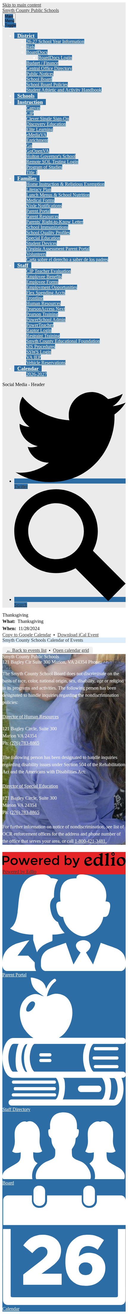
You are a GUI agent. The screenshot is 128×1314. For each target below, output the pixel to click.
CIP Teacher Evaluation (48, 271)
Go (29, 145)
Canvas (33, 107)
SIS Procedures (40, 346)
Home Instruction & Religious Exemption (65, 184)
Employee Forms (42, 281)
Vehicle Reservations (45, 362)
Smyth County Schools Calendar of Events (42, 640)
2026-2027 (36, 374)
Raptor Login (38, 330)
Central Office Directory (49, 68)
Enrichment (37, 140)
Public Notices (40, 73)
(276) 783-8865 (24, 743)
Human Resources (43, 303)
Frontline (34, 298)
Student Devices (41, 243)
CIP (30, 113)
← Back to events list (26, 650)
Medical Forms (40, 200)
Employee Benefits (44, 276)
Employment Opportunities (51, 287)
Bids (30, 46)
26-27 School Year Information (55, 41)
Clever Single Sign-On (47, 118)
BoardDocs (37, 52)
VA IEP (33, 357)
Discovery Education (46, 123)
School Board (39, 79)
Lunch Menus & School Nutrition (58, 194)
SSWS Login (38, 351)
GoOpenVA (37, 150)
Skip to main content (21, 4)
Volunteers (36, 254)
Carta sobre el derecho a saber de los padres (67, 259)
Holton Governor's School (51, 156)
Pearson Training (42, 314)
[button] (26, 36)
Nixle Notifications (44, 205)
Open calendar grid (71, 650)
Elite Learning (39, 129)
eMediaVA (36, 134)
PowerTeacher (39, 324)
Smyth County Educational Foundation (63, 341)
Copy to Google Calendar (26, 634)
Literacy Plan (38, 189)
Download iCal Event (78, 634)
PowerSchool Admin (45, 319)
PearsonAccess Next (45, 308)
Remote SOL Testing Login (52, 161)
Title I (31, 172)
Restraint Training (43, 335)
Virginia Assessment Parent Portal (58, 248)
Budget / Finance (42, 62)
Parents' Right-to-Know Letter (54, 221)
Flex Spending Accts (45, 292)
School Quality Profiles (48, 232)
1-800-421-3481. (91, 841)
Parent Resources (42, 216)
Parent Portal (38, 211)
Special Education (43, 237)
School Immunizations (47, 227)
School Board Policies (47, 84)
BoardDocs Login (55, 57)
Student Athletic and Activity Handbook (64, 89)
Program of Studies (44, 167)
